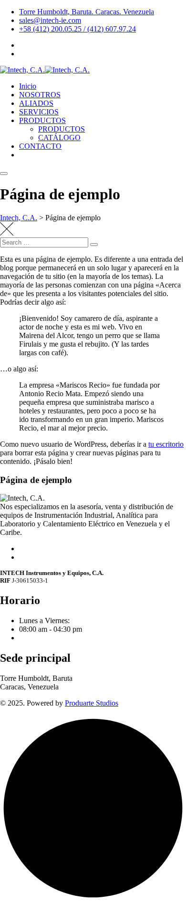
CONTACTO (40, 146)
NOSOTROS (40, 95)
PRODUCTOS (42, 120)
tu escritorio (166, 444)
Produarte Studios (91, 703)
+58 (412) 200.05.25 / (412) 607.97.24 (77, 29)
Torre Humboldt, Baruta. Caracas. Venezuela (86, 12)
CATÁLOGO (59, 137)
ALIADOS (36, 103)
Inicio (27, 86)
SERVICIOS (39, 112)
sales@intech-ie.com (50, 20)
